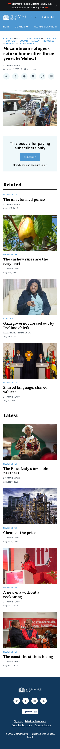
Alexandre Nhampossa (17, 333)
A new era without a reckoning (21, 594)
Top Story (49, 38)
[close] (56, 5)
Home (6, 27)
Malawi (36, 41)
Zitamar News (11, 65)
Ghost (50, 733)
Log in (44, 165)
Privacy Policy (43, 725)
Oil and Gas (22, 27)
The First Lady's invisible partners (25, 471)
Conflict (11, 41)
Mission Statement (35, 721)
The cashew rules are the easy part (25, 261)
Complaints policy (22, 725)
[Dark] (31, 17)
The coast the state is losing (28, 656)
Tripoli (30, 737)
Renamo (10, 43)
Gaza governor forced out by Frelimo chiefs (28, 325)
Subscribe (48, 17)
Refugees (49, 41)
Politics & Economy (28, 38)
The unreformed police (24, 199)
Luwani (24, 41)
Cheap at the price (19, 532)
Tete (21, 43)
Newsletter (10, 194)
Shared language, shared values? (25, 390)
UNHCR (31, 43)
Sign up (18, 721)
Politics (8, 38)
